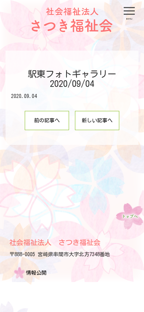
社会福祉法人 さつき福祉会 (54, 242)
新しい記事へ (97, 120)
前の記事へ (47, 120)
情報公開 (36, 272)
